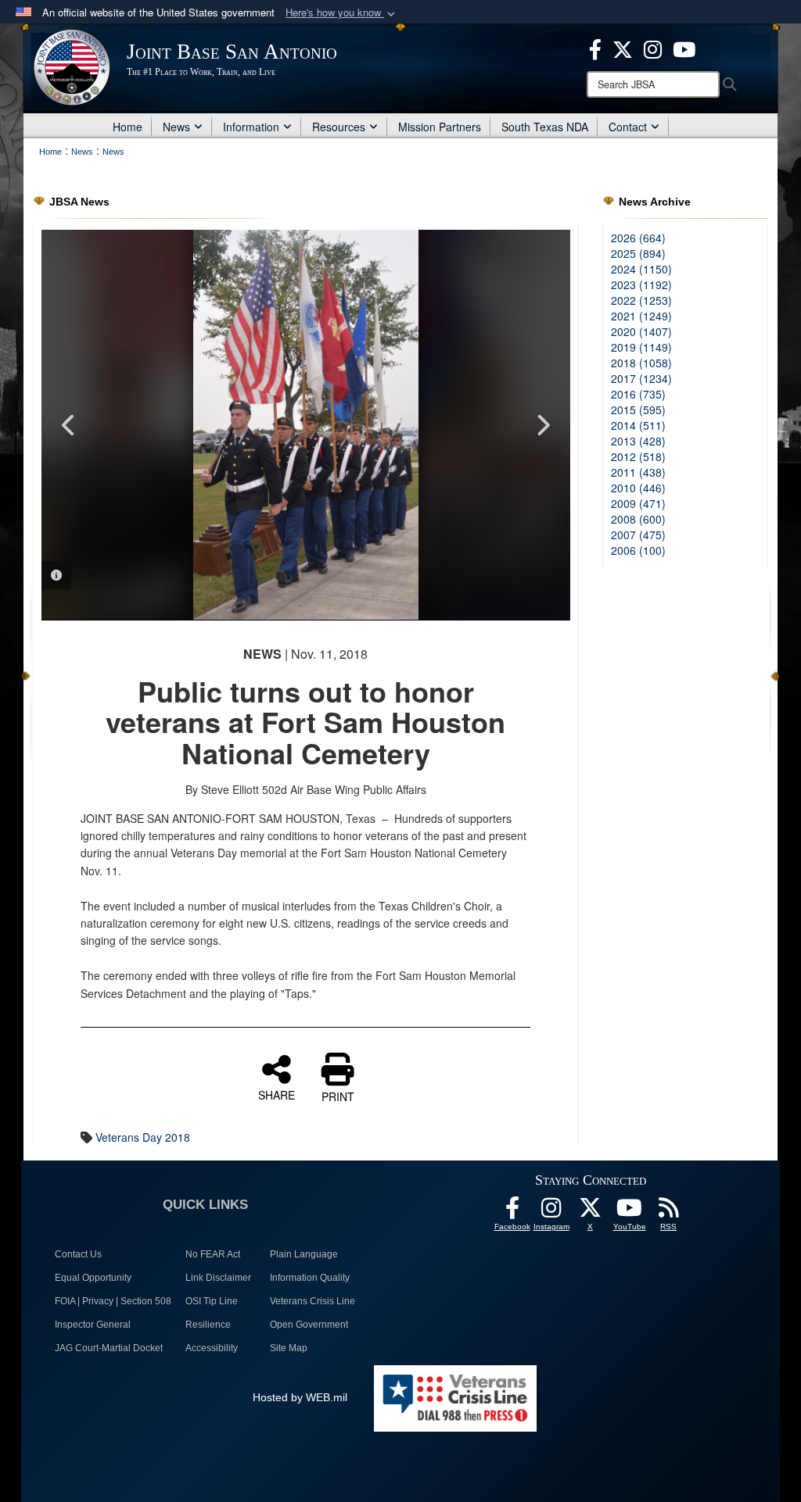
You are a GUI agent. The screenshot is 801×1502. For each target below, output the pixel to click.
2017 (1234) (641, 378)
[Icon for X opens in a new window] (622, 47)
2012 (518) (638, 456)
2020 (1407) (641, 331)
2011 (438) (638, 472)
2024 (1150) (641, 269)
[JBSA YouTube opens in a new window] (684, 47)
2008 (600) (638, 519)
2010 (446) (638, 487)
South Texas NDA (544, 126)
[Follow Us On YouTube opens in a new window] (629, 1212)
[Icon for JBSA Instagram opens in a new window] (653, 47)
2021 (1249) (641, 316)
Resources (338, 126)
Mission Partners (439, 126)
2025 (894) (638, 253)
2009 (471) (638, 503)
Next (543, 425)
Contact (628, 126)
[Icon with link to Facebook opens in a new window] (595, 47)
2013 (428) (638, 441)
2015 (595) (638, 409)
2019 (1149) (641, 347)
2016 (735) (638, 394)
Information (251, 126)
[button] (342, 13)
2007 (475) (638, 534)
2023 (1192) (641, 284)
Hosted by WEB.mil (300, 1397)
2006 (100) (638, 550)
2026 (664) (638, 237)
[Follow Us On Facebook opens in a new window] (512, 1212)
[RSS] (668, 1212)
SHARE (276, 1094)
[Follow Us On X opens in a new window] (590, 1212)
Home (127, 126)
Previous (68, 425)
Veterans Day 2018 (142, 1137)
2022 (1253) (641, 300)
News (176, 126)
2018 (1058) (641, 362)
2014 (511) (638, 425)
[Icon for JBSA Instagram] (551, 1212)
